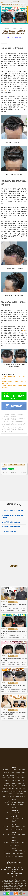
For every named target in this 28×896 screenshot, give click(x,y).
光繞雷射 (20, 780)
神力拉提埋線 (5, 791)
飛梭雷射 (14, 783)
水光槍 (4, 796)
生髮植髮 (6, 818)
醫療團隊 (14, 802)
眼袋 (9, 778)
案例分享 (20, 28)
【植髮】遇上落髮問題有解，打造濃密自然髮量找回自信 (13, 386)
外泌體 (14, 856)
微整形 (14, 821)
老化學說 (21, 851)
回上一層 (14, 472)
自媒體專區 (20, 804)
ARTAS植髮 (22, 4)
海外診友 (14, 807)
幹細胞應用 (7, 856)
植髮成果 (22, 464)
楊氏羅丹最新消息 (14, 1)
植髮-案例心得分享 (7, 4)
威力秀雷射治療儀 (18, 794)
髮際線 (10, 464)
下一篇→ (23, 472)
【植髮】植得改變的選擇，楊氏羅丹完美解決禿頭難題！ (13, 377)
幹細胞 (21, 853)
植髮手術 (16, 464)
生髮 (8, 826)
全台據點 (20, 802)
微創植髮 (15, 28)
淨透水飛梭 (11, 796)
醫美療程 (13, 829)
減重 (13, 772)
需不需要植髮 (21, 770)
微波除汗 (20, 783)
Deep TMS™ (7, 851)
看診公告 (13, 804)
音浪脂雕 (12, 775)
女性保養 (5, 788)
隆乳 (18, 775)
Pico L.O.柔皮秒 (8, 794)
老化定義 (14, 851)
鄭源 (6, 90)
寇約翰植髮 (15, 4)
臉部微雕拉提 (14, 791)
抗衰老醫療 (15, 853)
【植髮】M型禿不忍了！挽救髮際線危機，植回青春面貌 (13, 382)
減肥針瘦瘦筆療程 (20, 772)
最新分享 (6, 804)
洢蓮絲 (16, 786)
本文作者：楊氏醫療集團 (14, 37)
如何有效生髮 (6, 772)
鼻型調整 (22, 786)
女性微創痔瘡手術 (20, 796)
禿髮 (3, 466)
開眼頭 (3, 778)
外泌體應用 (20, 856)
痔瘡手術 (20, 829)
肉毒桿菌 (5, 786)
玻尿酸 (11, 786)
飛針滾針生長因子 (20, 788)
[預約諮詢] (4, 893)
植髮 (23, 330)
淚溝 (13, 778)
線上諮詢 (4, 469)
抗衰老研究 (7, 853)
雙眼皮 (22, 775)
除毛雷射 (7, 783)
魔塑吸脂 (11, 788)
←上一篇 (4, 472)
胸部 (22, 818)
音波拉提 (14, 780)
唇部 (18, 778)
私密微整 (23, 778)
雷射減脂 (5, 775)
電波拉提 (7, 780)
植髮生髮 (6, 842)
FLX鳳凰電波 (22, 791)
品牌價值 (7, 802)
